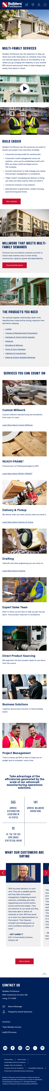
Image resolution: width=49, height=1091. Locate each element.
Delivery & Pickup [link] (14, 510)
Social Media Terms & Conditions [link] (15, 1062)
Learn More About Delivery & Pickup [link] (17, 522)
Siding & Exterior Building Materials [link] (20, 358)
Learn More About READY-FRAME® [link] (17, 474)
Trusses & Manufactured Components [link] (21, 333)
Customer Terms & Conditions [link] (14, 1068)
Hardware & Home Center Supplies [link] (20, 337)
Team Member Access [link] (11, 1027)
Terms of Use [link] (22, 1059)
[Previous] (3, 873)
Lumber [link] (8, 329)
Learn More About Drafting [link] (13, 571)
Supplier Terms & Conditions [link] (13, 1065)
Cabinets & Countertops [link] (15, 354)
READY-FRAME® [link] (13, 461)
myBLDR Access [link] (9, 1032)
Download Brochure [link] (14, 265)
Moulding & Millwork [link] (14, 345)
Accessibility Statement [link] (35, 1068)
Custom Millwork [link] (13, 410)
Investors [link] (6, 1022)
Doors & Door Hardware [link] (15, 349)
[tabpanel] (22, 905)
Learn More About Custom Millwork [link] (17, 425)
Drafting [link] (8, 559)
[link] (12, 5)
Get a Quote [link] (11, 202)
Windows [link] (9, 341)
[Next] (46, 873)
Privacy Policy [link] (8, 1059)
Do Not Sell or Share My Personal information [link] (18, 1071)
